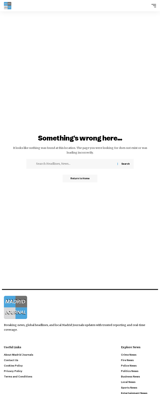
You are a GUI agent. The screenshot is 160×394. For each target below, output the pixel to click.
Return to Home (80, 178)
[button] (152, 5)
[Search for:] (75, 164)
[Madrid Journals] (7, 5)
